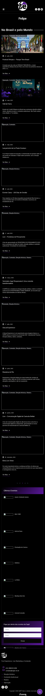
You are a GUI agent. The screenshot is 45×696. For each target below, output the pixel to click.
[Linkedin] (42, 9)
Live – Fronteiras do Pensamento (14, 237)
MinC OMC (18, 514)
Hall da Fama (7, 104)
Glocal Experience (9, 328)
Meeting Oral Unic (20, 596)
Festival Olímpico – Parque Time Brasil (16, 59)
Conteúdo (12, 36)
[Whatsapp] (39, 9)
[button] (3, 9)
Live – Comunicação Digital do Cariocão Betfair (19, 416)
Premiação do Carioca (21, 547)
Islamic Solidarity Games (22, 497)
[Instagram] (36, 9)
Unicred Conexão (20, 613)
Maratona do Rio (8, 372)
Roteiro (29, 80)
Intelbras (17, 563)
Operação (5, 36)
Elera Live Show (8, 461)
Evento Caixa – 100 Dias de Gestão (15, 192)
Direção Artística (21, 36)
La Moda (17, 580)
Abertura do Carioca (20, 648)
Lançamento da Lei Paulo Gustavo (14, 148)
